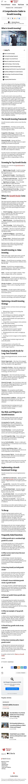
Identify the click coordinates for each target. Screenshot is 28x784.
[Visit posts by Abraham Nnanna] (9, 22)
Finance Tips (9, 7)
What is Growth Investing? (9, 53)
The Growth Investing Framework (11, 56)
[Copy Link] (17, 18)
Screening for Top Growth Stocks (11, 58)
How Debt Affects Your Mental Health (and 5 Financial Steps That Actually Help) (17, 714)
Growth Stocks (14, 196)
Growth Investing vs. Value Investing (11, 64)
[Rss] (14, 753)
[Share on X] (13, 18)
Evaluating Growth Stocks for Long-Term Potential (14, 69)
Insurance (6, 702)
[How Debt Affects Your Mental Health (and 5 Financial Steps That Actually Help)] (5, 714)
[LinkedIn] (12, 753)
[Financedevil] (14, 1)
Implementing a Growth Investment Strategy (13, 74)
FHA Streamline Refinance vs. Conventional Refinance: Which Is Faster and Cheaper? (18, 725)
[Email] (15, 18)
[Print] (19, 18)
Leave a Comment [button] (21, 672)
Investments (18, 7)
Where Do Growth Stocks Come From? (12, 61)
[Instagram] (10, 753)
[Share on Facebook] (10, 18)
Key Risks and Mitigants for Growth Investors (13, 71)
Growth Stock (10, 662)
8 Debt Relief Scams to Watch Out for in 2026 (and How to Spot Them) (18, 736)
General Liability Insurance (11, 705)
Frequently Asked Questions (10, 79)
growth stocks (19, 165)
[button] (2, 1)
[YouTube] (8, 753)
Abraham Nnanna (15, 22)
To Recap (6, 77)
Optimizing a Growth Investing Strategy (12, 66)
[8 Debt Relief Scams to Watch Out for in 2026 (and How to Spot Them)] (5, 735)
